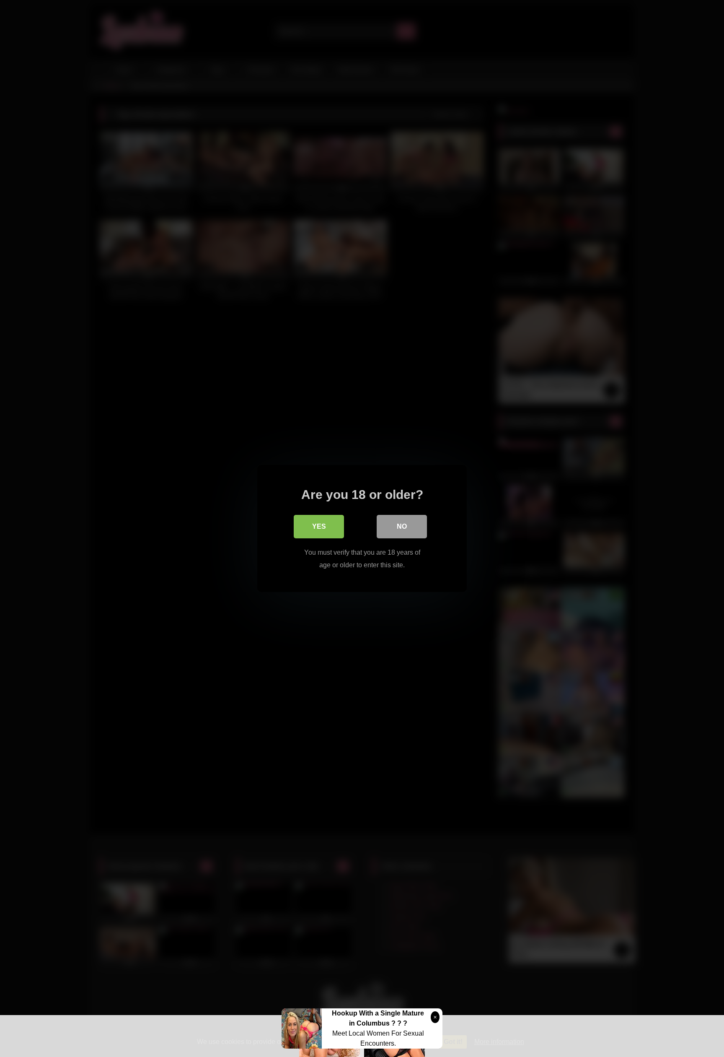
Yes (319, 526)
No (402, 526)
